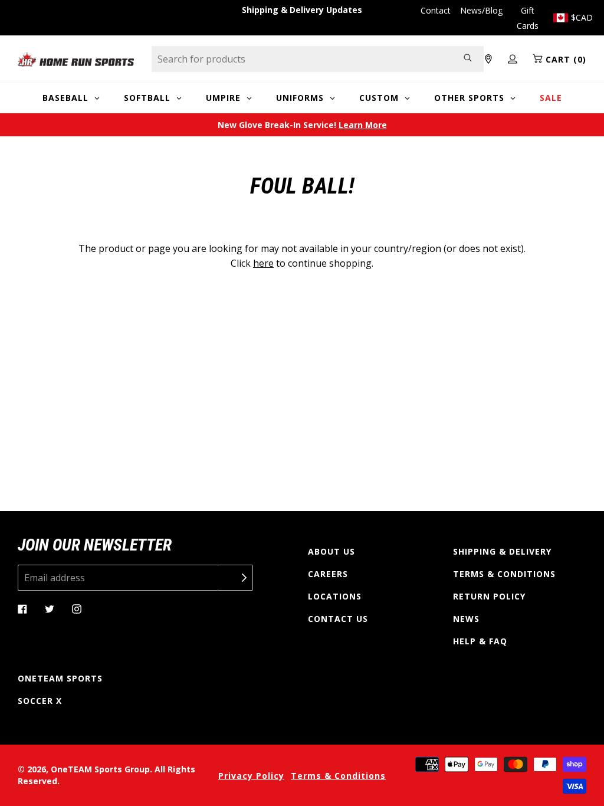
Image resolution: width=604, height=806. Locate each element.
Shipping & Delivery (502, 551)
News (466, 618)
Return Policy (489, 596)
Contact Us (338, 618)
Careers (328, 573)
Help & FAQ (480, 641)
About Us (331, 551)
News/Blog (481, 10)
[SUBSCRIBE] (235, 578)
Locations (335, 596)
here (263, 263)
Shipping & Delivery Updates (302, 9)
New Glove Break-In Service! (302, 124)
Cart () (564, 59)
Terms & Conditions (504, 573)
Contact (436, 10)
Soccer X (40, 700)
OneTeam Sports (60, 678)
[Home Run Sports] (76, 59)
